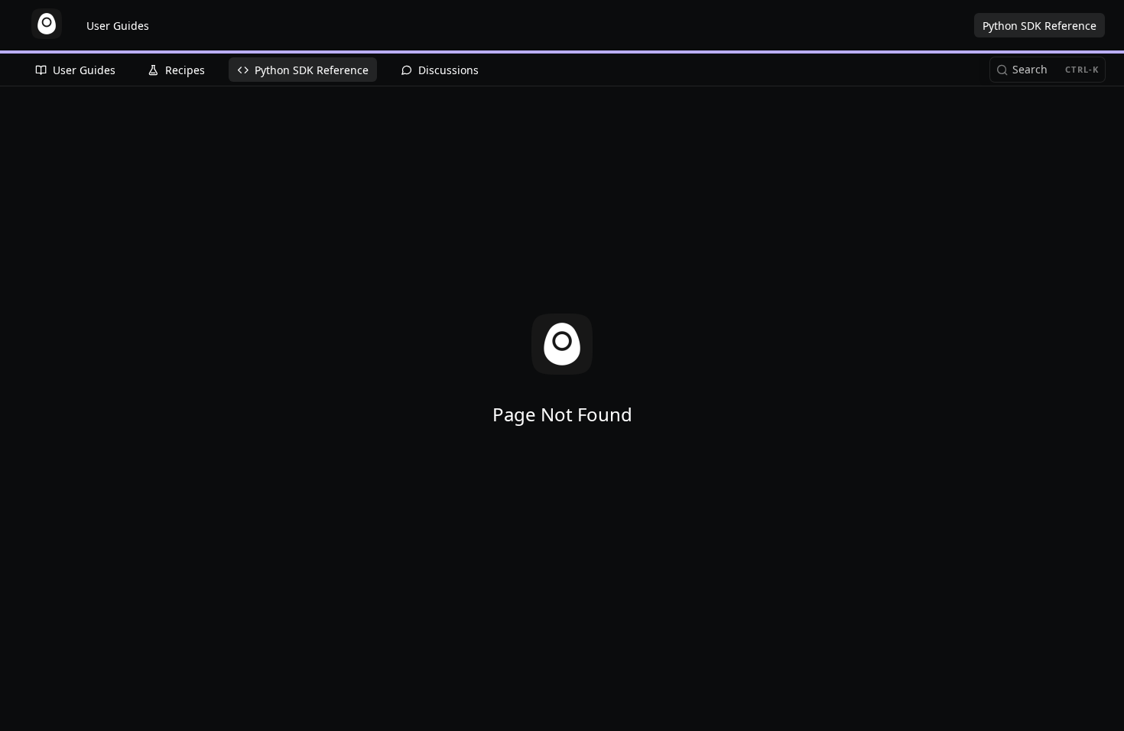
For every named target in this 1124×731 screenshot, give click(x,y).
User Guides (117, 25)
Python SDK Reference (1039, 25)
